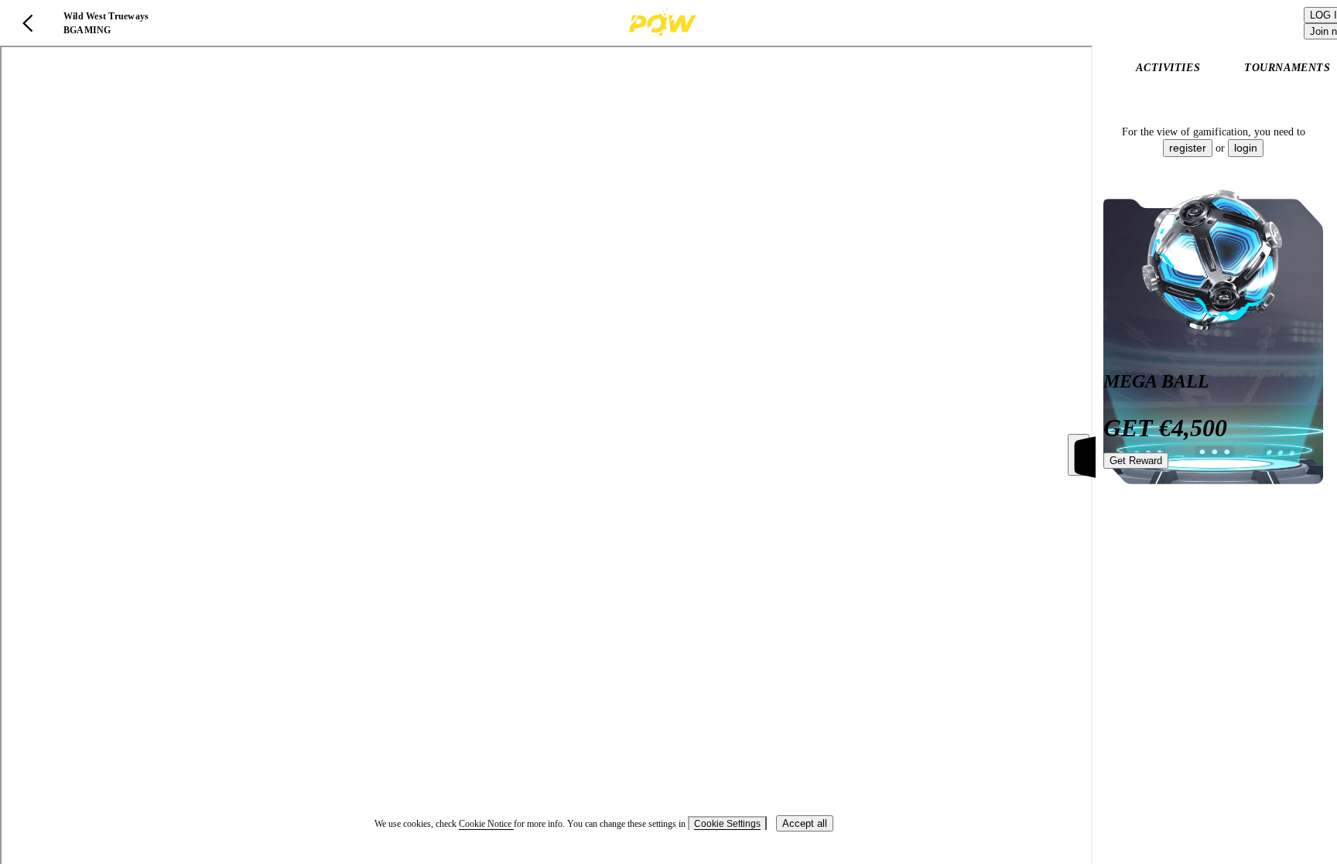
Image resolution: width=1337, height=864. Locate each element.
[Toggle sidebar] (1078, 455)
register (1187, 148)
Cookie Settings (727, 823)
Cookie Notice (486, 823)
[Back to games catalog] (28, 23)
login (1245, 148)
